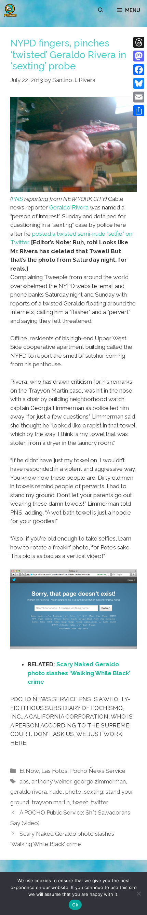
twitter (99, 802)
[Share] (139, 111)
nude (56, 791)
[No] (138, 893)
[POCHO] (10, 10)
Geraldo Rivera (69, 207)
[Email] (139, 97)
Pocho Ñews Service (97, 770)
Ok (75, 904)
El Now (29, 770)
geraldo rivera (28, 791)
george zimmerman (100, 781)
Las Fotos (54, 770)
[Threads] (139, 42)
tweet (80, 802)
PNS (17, 198)
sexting (93, 791)
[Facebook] (139, 70)
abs (24, 781)
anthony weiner (51, 781)
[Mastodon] (139, 56)
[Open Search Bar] (100, 10)
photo (73, 791)
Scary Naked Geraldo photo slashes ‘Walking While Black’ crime (79, 673)
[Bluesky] (139, 83)
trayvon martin (51, 802)
